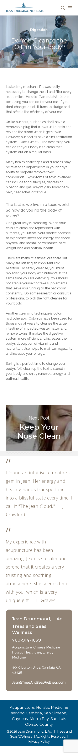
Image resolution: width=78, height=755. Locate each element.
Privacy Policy (39, 741)
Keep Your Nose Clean (39, 428)
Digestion (39, 30)
